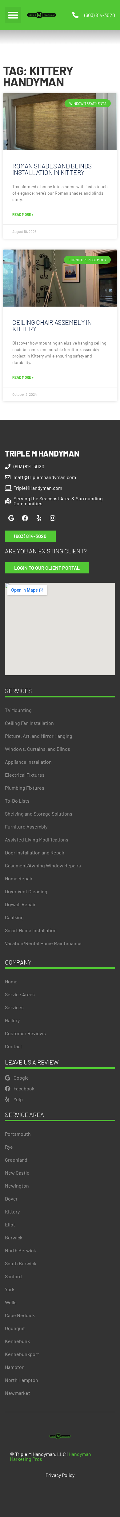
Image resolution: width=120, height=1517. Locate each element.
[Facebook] (25, 518)
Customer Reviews (25, 1033)
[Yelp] (39, 518)
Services (14, 1007)
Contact (13, 1046)
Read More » (23, 214)
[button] (13, 15)
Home (11, 981)
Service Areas (20, 994)
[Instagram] (52, 518)
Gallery (12, 1020)
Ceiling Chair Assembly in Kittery (52, 325)
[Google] (11, 518)
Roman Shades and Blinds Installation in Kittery (52, 169)
